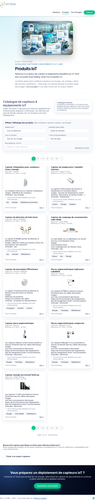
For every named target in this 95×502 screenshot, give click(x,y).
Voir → (41, 208)
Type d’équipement (57, 135)
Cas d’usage (11, 135)
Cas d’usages (76, 12)
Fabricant (10, 127)
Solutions (56, 12)
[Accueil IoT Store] (8, 5)
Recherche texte (13, 143)
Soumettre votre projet (47, 486)
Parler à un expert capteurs (18, 456)
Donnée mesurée (56, 127)
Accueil (17, 61)
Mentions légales (40, 498)
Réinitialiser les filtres (82, 148)
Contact (89, 12)
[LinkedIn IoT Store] (93, 498)
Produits (65, 12)
